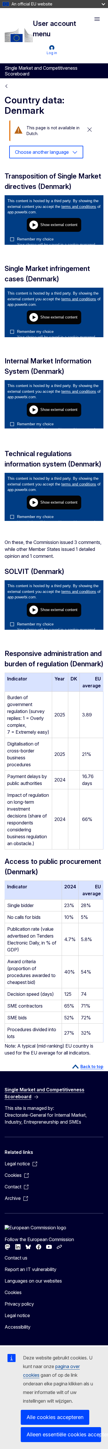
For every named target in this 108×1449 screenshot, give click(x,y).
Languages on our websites (33, 1281)
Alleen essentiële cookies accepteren (63, 1434)
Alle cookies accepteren (55, 1417)
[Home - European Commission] (19, 35)
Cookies (13, 1292)
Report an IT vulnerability (30, 1269)
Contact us (16, 1258)
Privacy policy (19, 1304)
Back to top (91, 1066)
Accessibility (18, 1327)
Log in (52, 53)
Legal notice (17, 1315)
